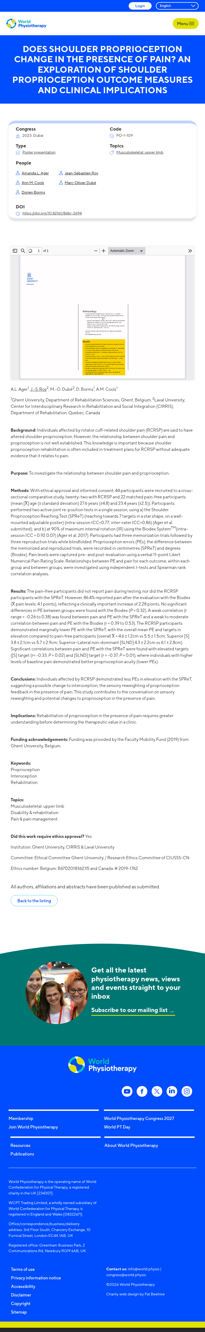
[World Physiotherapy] (26, 24)
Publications (22, 1154)
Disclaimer (21, 1295)
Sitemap (19, 1312)
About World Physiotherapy (131, 1145)
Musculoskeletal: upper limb (139, 152)
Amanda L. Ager (35, 173)
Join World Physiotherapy (33, 1127)
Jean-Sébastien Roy (81, 173)
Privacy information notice (36, 1277)
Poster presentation (39, 152)
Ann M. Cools (33, 182)
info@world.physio (143, 1269)
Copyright (20, 1303)
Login (140, 5)
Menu (183, 23)
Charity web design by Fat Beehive (135, 1294)
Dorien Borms (33, 192)
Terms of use (23, 1269)
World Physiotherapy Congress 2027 (139, 1118)
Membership (21, 1118)
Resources (20, 1145)
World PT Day (117, 1127)
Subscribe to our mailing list (129, 1009)
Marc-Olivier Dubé (80, 182)
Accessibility (23, 1286)
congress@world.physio (126, 1274)
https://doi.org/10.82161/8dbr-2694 (52, 213)
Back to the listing (34, 900)
